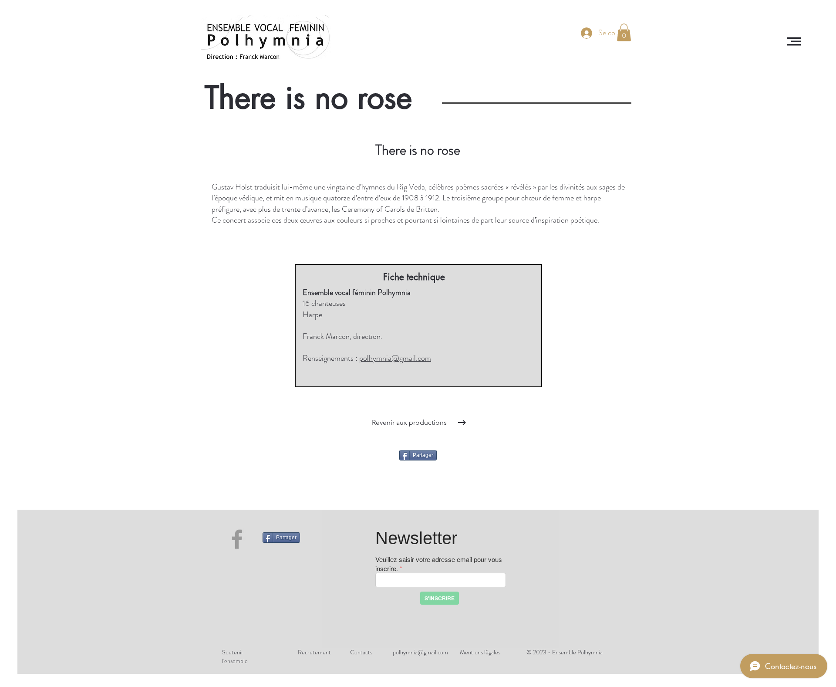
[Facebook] (237, 539)
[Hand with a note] (265, 41)
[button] (794, 41)
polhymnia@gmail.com (395, 358)
